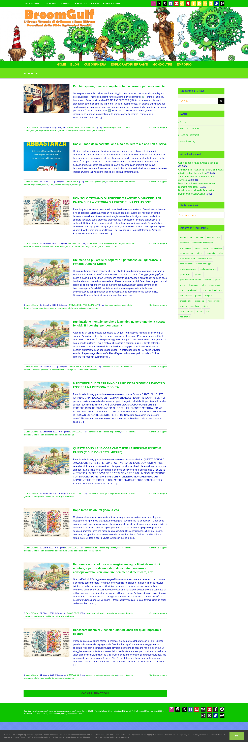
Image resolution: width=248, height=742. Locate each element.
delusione (130, 243)
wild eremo (185, 317)
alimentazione (186, 237)
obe (204, 285)
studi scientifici (186, 311)
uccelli (199, 311)
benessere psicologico (113, 127)
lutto (51, 185)
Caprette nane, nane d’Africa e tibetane (198, 163)
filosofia (45, 246)
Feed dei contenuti (189, 128)
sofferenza (89, 551)
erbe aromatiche (187, 258)
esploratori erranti (208, 269)
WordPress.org (187, 141)
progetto (208, 295)
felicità (117, 366)
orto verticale (186, 295)
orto (181, 290)
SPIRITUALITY (89, 366)
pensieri (36, 369)
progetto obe (185, 301)
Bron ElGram (32, 127)
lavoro (82, 130)
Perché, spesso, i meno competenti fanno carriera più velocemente (119, 86)
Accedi (183, 122)
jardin (217, 279)
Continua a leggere (158, 127)
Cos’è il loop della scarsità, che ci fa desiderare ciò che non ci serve (120, 144)
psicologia (90, 130)
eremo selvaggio (203, 264)
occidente (76, 246)
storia (205, 306)
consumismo (112, 182)
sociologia (100, 130)
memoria (28, 369)
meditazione (126, 366)
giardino (198, 274)
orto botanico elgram (212, 290)
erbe (221, 253)
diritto (199, 253)
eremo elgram (186, 264)
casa (205, 248)
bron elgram (185, 248)
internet (208, 279)
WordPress (28, 714)
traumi (98, 551)
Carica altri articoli (95, 693)
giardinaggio (185, 274)
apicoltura (184, 242)
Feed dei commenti (189, 135)
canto (197, 248)
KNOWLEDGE (73, 127)
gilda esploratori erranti (190, 279)
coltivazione (216, 248)
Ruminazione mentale (87, 369)
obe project (214, 285)
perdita (58, 185)
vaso (208, 311)
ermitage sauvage (188, 269)
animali (210, 237)
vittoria (115, 246)
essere (53, 130)
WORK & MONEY (89, 127)
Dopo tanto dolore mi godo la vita (96, 510)
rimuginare (71, 369)
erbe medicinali (205, 258)
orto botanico (193, 290)
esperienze (44, 130)
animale (199, 237)
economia (123, 182)
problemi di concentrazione (53, 369)
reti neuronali (214, 301)
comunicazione (186, 253)
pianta (198, 295)
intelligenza (73, 130)
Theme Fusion (54, 714)
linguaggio (193, 285)
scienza (183, 306)
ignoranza (62, 130)
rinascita (69, 551)
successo (106, 246)
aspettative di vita (95, 243)
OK (236, 736)
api (218, 237)
